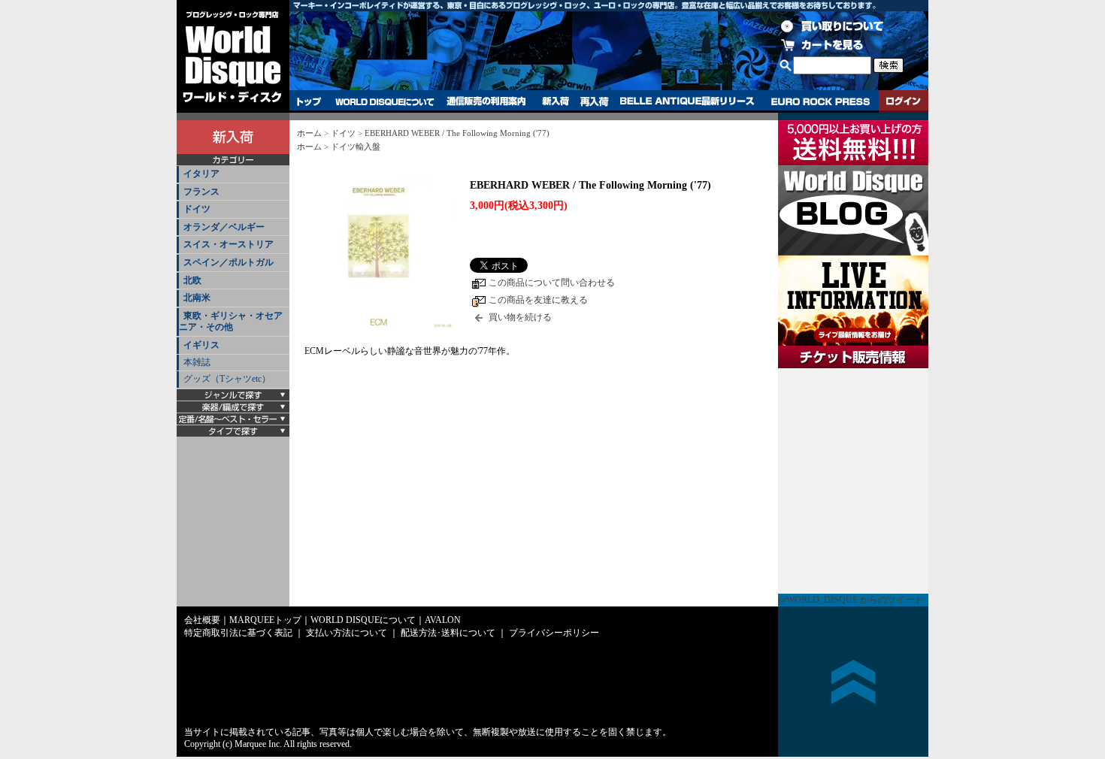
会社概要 (202, 620)
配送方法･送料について (448, 632)
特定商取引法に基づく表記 (238, 632)
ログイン (903, 101)
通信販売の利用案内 (486, 101)
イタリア (201, 173)
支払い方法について (346, 632)
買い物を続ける (520, 317)
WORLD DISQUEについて (384, 101)
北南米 (196, 297)
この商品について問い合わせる (552, 282)
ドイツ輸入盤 (355, 146)
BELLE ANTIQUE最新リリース (687, 101)
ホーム (309, 133)
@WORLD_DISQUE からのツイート (850, 599)
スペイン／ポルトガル (228, 262)
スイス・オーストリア (228, 244)
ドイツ (196, 209)
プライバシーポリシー (554, 632)
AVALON (443, 620)
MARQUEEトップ (265, 620)
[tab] (233, 174)
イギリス (201, 345)
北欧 (192, 280)
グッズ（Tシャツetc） (227, 378)
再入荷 (594, 101)
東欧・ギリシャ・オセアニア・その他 (231, 321)
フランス (201, 191)
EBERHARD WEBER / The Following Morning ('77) (457, 133)
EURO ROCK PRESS (820, 101)
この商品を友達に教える (538, 300)
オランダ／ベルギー (224, 227)
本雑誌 (196, 362)
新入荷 (555, 101)
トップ (309, 101)
